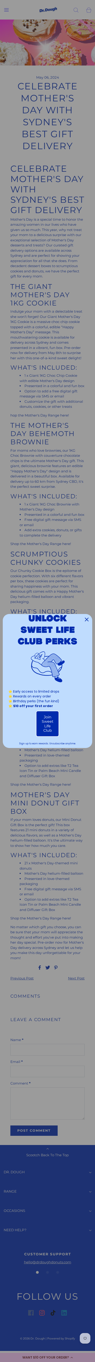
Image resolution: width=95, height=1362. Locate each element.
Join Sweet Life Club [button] (47, 724)
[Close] (86, 619)
